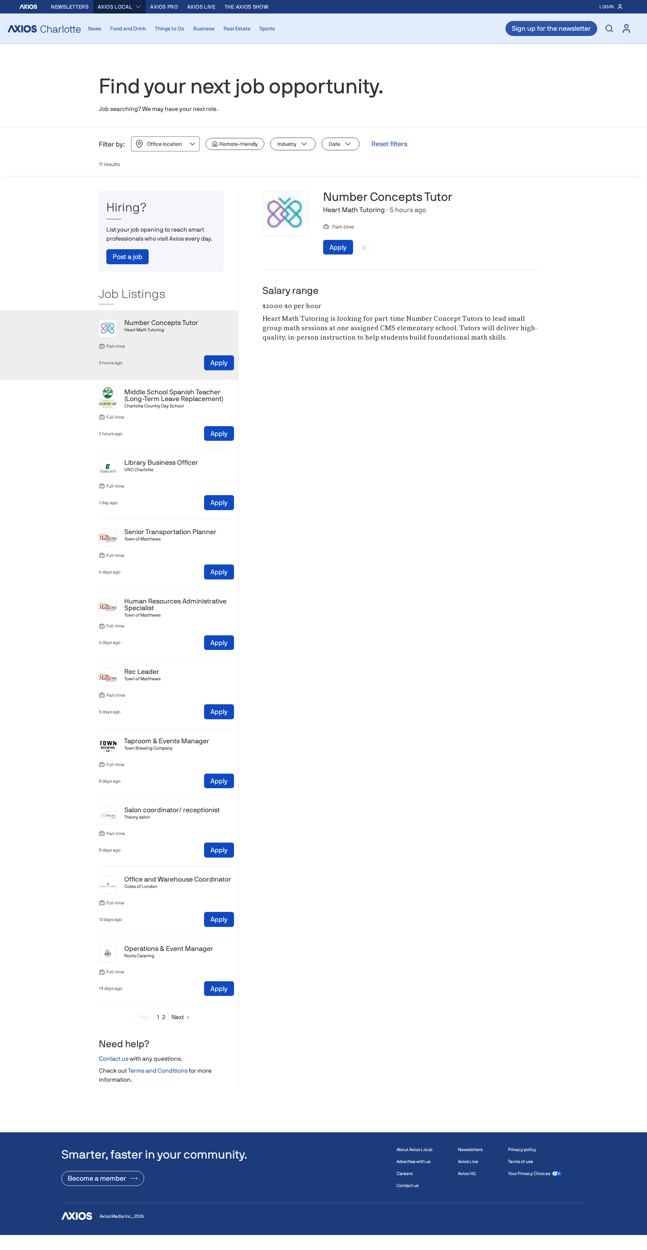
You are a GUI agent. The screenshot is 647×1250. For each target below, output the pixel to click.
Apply (219, 363)
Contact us (113, 1059)
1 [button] (158, 1017)
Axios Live (201, 7)
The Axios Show (246, 7)
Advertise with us (414, 1161)
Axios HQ (467, 1173)
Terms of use (520, 1161)
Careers (405, 1173)
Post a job (127, 256)
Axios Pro (164, 7)
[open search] (609, 28)
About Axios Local (414, 1149)
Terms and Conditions (158, 1071)
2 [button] (163, 1017)
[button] (140, 1017)
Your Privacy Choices (529, 1173)
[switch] (235, 144)
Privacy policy (522, 1149)
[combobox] (119, 6)
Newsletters (70, 7)
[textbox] (400, 328)
